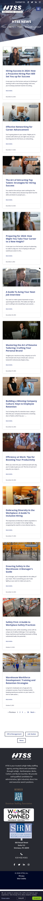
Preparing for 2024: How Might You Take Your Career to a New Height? (21, 239)
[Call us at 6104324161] (21, 854)
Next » (32, 712)
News (21, 740)
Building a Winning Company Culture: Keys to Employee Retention (21, 404)
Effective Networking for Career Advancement (19, 128)
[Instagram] (29, 865)
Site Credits (21, 879)
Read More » (9, 91)
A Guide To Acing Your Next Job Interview (20, 293)
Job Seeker (31, 734)
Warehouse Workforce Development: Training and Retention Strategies (20, 680)
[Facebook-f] (14, 865)
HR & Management (14, 734)
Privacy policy (5, 898)
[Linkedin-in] (24, 865)
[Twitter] (19, 865)
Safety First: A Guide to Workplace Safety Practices (20, 623)
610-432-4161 (21, 857)
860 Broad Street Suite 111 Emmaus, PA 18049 (21, 846)
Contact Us (20, 2)
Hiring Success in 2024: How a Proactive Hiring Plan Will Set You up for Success (21, 73)
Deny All (21, 898)
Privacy (21, 876)
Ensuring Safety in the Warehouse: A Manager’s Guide (19, 569)
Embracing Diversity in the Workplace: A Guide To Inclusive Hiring (20, 513)
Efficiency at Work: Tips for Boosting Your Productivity (20, 458)
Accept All (37, 898)
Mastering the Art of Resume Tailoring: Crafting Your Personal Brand (21, 348)
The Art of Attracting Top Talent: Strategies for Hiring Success (21, 183)
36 (28, 712)
